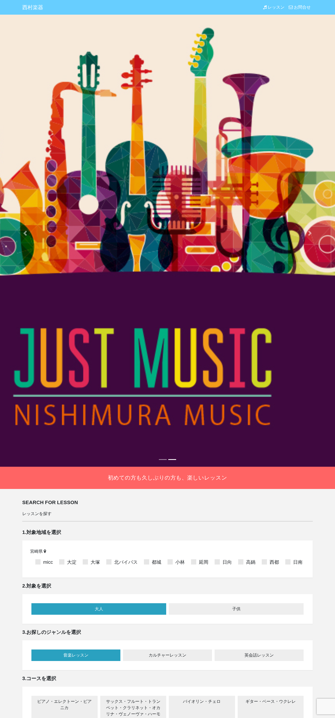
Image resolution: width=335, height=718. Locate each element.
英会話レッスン (259, 655)
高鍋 (250, 562)
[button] (25, 233)
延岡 (203, 562)
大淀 (71, 562)
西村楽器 (32, 7)
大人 (99, 609)
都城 (156, 562)
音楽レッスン (75, 655)
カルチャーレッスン (167, 655)
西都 (274, 562)
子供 (236, 609)
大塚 (95, 562)
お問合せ (302, 7)
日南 (298, 562)
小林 (180, 562)
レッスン (275, 7)
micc (48, 562)
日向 (227, 562)
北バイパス (126, 562)
